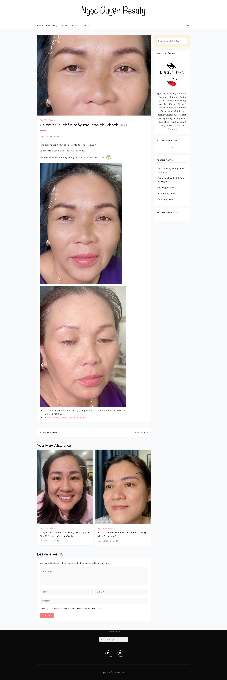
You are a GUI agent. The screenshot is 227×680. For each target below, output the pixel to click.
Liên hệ (86, 25)
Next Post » (141, 432)
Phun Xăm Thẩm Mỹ (48, 120)
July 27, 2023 (44, 541)
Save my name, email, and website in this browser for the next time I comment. (73, 608)
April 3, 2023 (103, 541)
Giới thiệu (75, 25)
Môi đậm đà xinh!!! (166, 199)
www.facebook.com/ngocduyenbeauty (66, 417)
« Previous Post (48, 432)
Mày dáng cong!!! (165, 187)
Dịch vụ (64, 25)
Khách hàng (51, 25)
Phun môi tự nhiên (166, 193)
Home (40, 25)
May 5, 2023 (44, 137)
